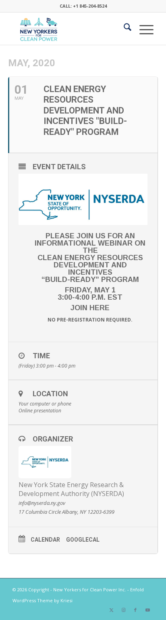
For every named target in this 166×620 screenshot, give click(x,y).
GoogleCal (83, 539)
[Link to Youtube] (147, 610)
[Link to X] (111, 610)
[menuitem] (123, 29)
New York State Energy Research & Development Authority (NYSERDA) (71, 489)
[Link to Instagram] (123, 610)
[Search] (123, 29)
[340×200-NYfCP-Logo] (68, 29)
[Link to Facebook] (135, 610)
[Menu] (142, 29)
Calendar (45, 539)
